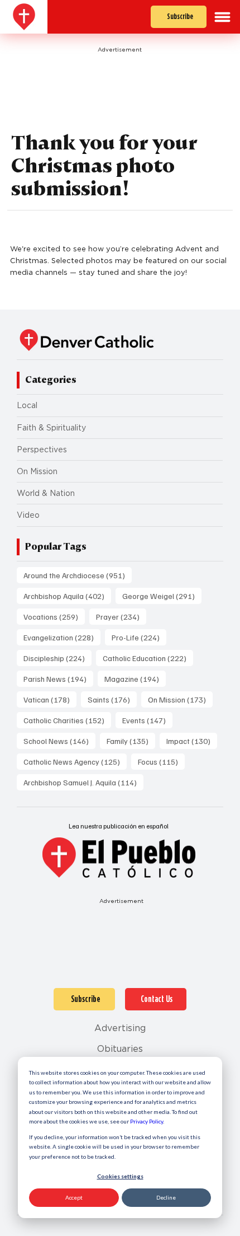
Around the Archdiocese (77, 575)
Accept (74, 1197)
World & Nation (46, 493)
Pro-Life (139, 637)
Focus (161, 761)
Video (28, 515)
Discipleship (57, 658)
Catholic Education (148, 658)
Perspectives (42, 449)
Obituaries (120, 1048)
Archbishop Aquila (67, 596)
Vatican (49, 699)
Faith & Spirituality (51, 427)
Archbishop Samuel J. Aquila (83, 782)
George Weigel (161, 596)
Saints (112, 699)
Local (27, 405)
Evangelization (61, 637)
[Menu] (222, 17)
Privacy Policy (146, 1121)
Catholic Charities (67, 720)
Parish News (58, 678)
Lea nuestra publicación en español (119, 826)
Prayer (121, 616)
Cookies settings (120, 1176)
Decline (166, 1197)
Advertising (120, 1028)
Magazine (135, 678)
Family (131, 741)
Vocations (54, 616)
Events (147, 720)
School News (59, 741)
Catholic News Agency (75, 761)
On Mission (37, 471)
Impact (191, 741)
